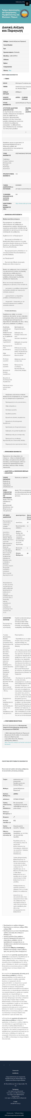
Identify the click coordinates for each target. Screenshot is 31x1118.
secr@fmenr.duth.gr (16, 1103)
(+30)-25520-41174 (11, 1094)
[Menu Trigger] (27, 3)
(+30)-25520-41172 (11, 1092)
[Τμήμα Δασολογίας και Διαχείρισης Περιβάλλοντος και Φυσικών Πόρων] (15, 14)
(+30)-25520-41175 (9, 1098)
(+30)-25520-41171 (12, 1091)
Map (10, 70)
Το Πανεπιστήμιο (19, 1113)
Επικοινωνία (10, 1113)
